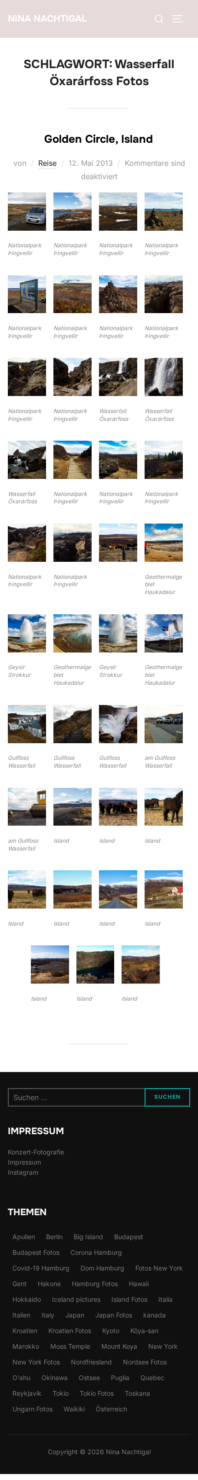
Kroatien (24, 1330)
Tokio (60, 1393)
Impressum (24, 1162)
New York (163, 1346)
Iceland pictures (76, 1299)
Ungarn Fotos (32, 1409)
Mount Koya (119, 1346)
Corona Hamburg (96, 1252)
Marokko (25, 1346)
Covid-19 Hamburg (41, 1268)
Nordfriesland (91, 1362)
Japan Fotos (113, 1315)
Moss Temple (70, 1346)
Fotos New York (159, 1268)
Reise (47, 163)
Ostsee (89, 1377)
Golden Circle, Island (98, 139)
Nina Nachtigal (47, 18)
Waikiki (74, 1409)
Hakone (49, 1284)
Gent (19, 1284)
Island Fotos (129, 1299)
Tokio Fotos (97, 1393)
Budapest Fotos (35, 1252)
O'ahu (21, 1377)
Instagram (23, 1172)
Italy (47, 1315)
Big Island (88, 1237)
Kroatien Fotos (69, 1330)
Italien (21, 1315)
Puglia (120, 1377)
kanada (154, 1315)
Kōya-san (144, 1330)
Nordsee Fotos (145, 1362)
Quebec (152, 1377)
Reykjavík (26, 1393)
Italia (165, 1299)
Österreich (111, 1409)
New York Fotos (36, 1362)
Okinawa (54, 1377)
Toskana (137, 1393)
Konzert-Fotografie (36, 1152)
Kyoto (110, 1330)
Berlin (54, 1237)
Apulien (23, 1237)
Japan (74, 1315)
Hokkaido (26, 1299)
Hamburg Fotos (95, 1284)
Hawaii (139, 1284)
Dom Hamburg (102, 1268)
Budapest (128, 1237)
